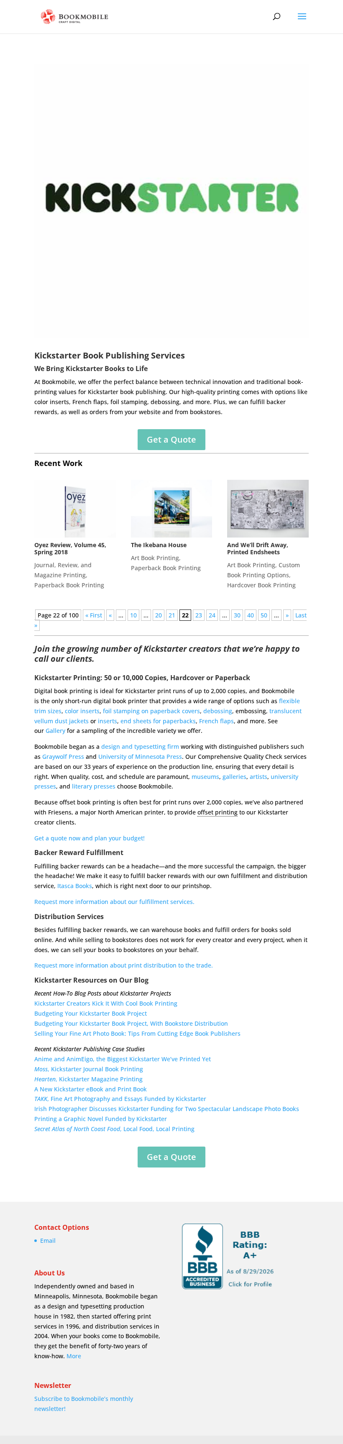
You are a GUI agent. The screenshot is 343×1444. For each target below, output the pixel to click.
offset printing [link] (217, 812)
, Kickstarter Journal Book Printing (88, 1069)
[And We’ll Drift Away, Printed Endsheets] (268, 509)
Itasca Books (74, 886)
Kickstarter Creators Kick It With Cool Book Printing (105, 1003)
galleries (234, 777)
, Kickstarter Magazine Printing (88, 1079)
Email (48, 1240)
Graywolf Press (63, 756)
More (74, 1356)
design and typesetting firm (140, 746)
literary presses (93, 786)
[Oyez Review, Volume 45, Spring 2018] (75, 509)
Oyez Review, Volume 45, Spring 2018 (70, 548)
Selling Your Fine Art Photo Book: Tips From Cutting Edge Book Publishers (137, 1033)
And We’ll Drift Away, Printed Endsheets (257, 548)
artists (258, 777)
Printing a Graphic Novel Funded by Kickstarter (100, 1119)
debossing (217, 711)
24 (212, 615)
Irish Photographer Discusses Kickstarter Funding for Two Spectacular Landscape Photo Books (166, 1109)
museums (205, 777)
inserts (107, 721)
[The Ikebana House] (171, 509)
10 (133, 615)
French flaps (216, 721)
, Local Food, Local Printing (114, 1129)
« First (93, 615)
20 (158, 615)
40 (250, 615)
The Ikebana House (159, 545)
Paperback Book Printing (69, 585)
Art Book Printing (155, 558)
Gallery (55, 731)
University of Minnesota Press (140, 756)
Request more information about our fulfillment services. (114, 902)
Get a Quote (171, 439)
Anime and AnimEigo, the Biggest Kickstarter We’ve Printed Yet (122, 1059)
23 (198, 615)
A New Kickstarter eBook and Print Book (90, 1089)
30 (237, 615)
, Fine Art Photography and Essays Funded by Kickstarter (120, 1099)
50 (264, 615)
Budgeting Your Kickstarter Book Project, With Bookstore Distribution (131, 1023)
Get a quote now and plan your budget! (89, 838)
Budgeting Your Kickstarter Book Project (90, 1013)
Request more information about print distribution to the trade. (123, 965)
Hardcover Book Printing (261, 585)
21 (172, 615)
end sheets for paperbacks (158, 721)
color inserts (82, 711)
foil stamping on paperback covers (151, 711)
